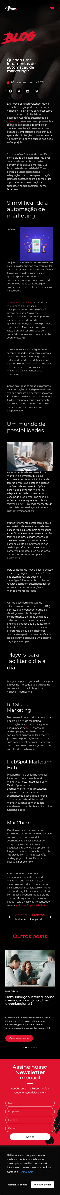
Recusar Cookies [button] (17, 1184)
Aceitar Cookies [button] (43, 1184)
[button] (10, 91)
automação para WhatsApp (32, 905)
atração (11, 356)
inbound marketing (21, 302)
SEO (29, 728)
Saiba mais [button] (26, 1172)
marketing (13, 121)
